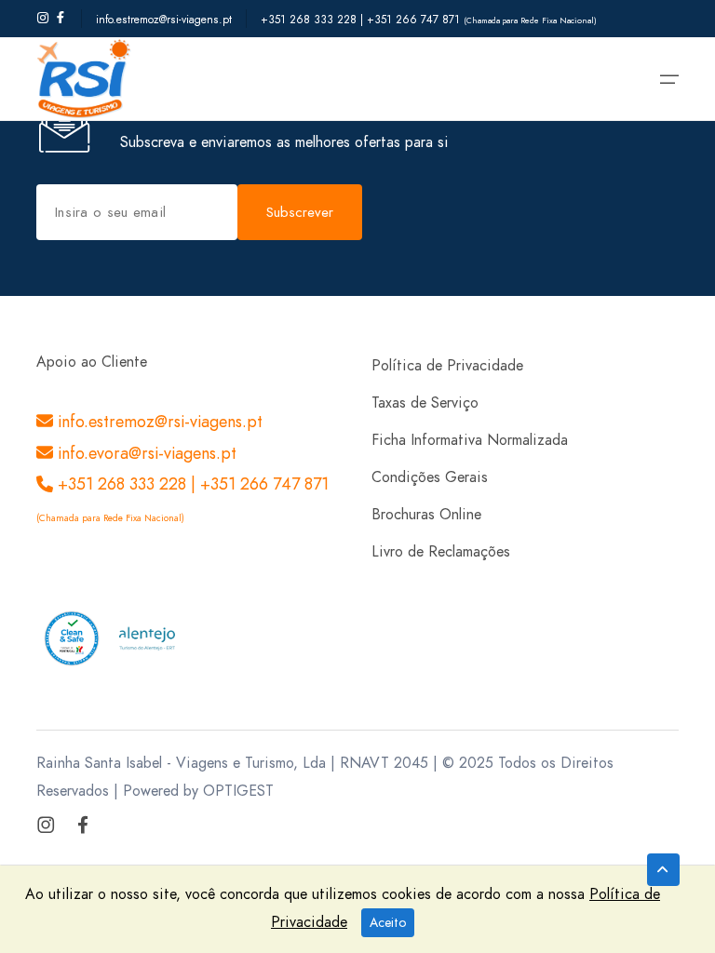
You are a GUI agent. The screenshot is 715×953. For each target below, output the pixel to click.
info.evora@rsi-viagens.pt (144, 452)
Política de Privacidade (447, 366)
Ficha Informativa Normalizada (469, 440)
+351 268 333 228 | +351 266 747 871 (362, 19)
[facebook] (60, 18)
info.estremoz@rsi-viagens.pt (164, 19)
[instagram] (42, 18)
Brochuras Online (426, 514)
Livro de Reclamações (440, 552)
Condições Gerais (429, 477)
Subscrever (299, 212)
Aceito (388, 923)
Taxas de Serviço (425, 403)
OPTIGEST (238, 791)
